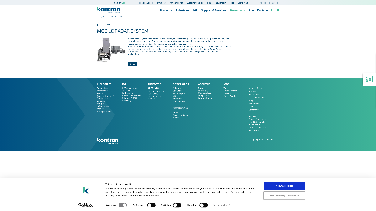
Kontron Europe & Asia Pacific (155, 92)
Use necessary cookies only (284, 195)
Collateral (177, 88)
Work (225, 88)
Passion (227, 93)
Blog (209, 2)
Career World (229, 96)
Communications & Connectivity (105, 97)
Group (201, 88)
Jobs (232, 2)
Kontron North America (154, 97)
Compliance (203, 95)
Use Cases (116, 17)
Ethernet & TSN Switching (129, 99)
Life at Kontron (230, 90)
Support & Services (213, 10)
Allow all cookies (284, 185)
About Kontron (258, 10)
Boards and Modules (131, 95)
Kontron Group (146, 2)
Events (176, 117)
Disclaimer (253, 116)
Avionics (101, 93)
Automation (102, 88)
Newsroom (220, 2)
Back (132, 64)
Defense (101, 100)
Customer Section (195, 2)
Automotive (102, 90)
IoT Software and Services (130, 89)
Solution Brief (179, 101)
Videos (176, 96)
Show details (220, 205)
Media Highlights (180, 115)
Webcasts (177, 98)
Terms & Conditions (258, 127)
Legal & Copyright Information (257, 123)
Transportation (104, 111)
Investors (161, 2)
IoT (195, 10)
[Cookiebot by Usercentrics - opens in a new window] (86, 205)
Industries (182, 10)
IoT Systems (127, 93)
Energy (100, 103)
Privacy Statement (257, 119)
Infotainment (103, 106)
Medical (100, 108)
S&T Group (254, 130)
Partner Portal (176, 2)
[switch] (151, 205)
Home (99, 17)
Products (166, 10)
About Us (204, 84)
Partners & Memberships (204, 91)
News (175, 112)
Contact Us (243, 2)
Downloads (237, 10)
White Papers (179, 93)
